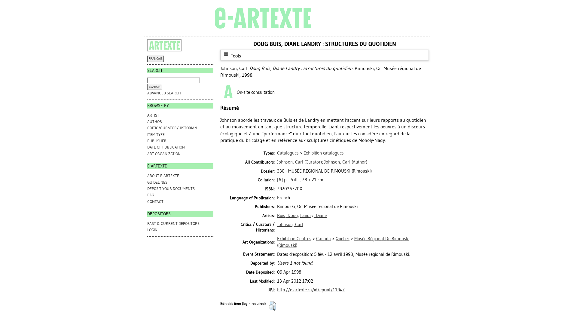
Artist (153, 115)
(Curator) (299, 162)
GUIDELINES (157, 182)
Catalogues (288, 153)
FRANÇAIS (155, 59)
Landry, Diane (313, 215)
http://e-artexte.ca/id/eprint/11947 (311, 290)
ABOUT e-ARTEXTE (163, 175)
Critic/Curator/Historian (172, 128)
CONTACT (155, 201)
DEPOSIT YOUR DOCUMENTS (171, 188)
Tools (235, 56)
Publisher (156, 141)
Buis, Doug (287, 215)
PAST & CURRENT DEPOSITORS (173, 223)
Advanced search (164, 93)
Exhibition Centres (294, 238)
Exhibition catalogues (324, 153)
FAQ (150, 195)
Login (152, 230)
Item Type (156, 134)
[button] (272, 306)
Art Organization (164, 154)
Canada (323, 238)
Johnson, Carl (290, 224)
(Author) (345, 162)
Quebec (343, 238)
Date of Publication (166, 147)
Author (154, 121)
